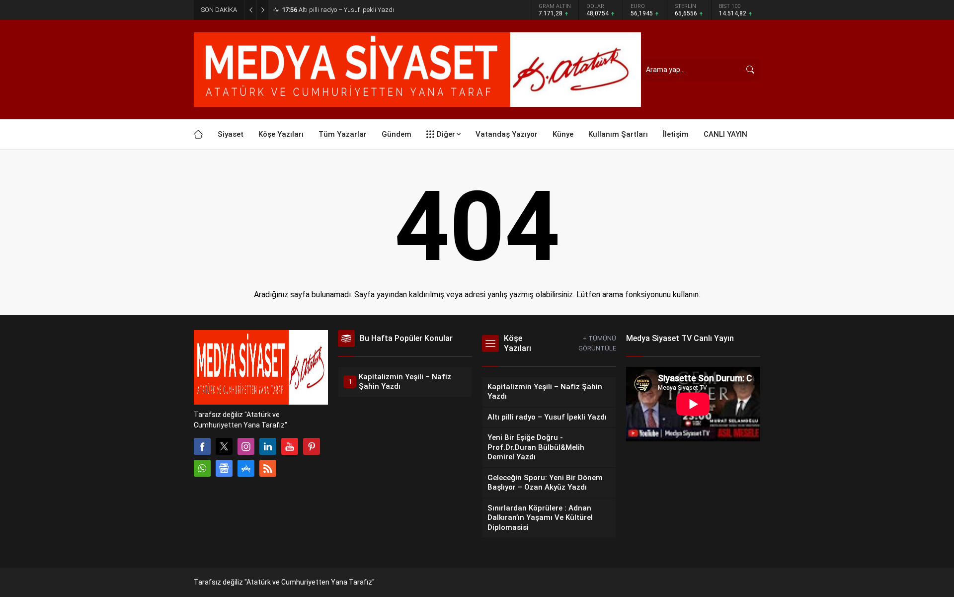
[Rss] (267, 468)
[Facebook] (202, 446)
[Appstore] (246, 468)
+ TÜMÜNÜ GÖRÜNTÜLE (597, 343)
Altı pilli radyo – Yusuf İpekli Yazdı (338, 9)
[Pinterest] (311, 446)
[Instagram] (246, 446)
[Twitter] (224, 446)
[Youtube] (289, 446)
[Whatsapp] (202, 468)
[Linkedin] (267, 446)
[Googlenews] (224, 468)
